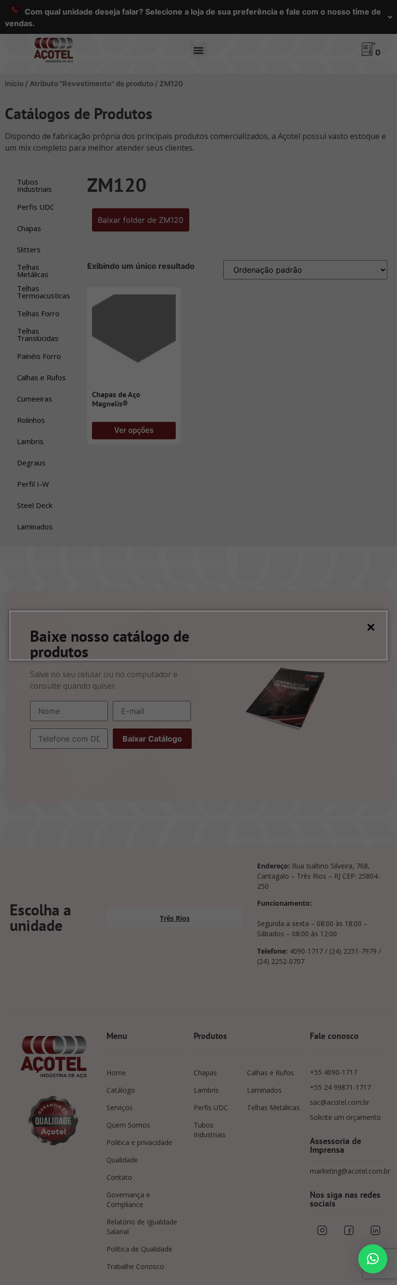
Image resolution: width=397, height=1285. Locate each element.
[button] (372, 1258)
